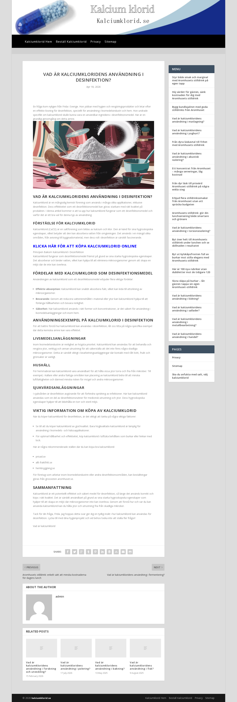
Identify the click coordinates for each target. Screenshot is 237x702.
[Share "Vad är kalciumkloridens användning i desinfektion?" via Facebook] (67, 551)
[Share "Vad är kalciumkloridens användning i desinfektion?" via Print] (130, 551)
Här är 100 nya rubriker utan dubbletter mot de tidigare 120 (191, 270)
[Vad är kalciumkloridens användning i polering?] (76, 648)
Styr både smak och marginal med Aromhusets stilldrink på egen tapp (190, 80)
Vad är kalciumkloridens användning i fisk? (142, 665)
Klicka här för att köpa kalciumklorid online (85, 245)
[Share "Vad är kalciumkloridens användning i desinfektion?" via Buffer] (109, 551)
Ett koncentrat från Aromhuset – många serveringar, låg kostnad (191, 171)
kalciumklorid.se (41, 698)
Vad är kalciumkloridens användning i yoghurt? (186, 132)
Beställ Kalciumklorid (71, 41)
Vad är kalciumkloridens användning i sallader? (186, 309)
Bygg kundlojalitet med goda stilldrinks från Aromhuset (190, 108)
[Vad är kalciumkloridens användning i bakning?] (110, 648)
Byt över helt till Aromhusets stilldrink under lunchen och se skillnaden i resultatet (190, 242)
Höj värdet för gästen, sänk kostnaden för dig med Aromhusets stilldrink (189, 95)
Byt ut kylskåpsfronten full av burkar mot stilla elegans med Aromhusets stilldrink (190, 257)
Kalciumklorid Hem (38, 41)
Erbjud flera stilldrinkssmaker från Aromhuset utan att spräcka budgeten (190, 201)
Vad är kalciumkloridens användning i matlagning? (188, 120)
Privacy (95, 41)
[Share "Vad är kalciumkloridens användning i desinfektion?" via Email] (123, 551)
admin (60, 596)
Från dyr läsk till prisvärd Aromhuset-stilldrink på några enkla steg (190, 186)
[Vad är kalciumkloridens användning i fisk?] (145, 648)
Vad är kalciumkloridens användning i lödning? (186, 297)
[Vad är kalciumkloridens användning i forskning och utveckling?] (41, 648)
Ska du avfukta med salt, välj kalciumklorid (190, 376)
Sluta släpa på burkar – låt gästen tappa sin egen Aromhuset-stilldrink (188, 284)
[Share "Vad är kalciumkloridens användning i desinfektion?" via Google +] (81, 551)
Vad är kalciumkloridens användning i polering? (75, 665)
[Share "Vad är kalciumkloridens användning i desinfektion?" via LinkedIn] (102, 551)
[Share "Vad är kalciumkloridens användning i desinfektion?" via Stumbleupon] (116, 551)
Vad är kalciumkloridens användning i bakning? (110, 665)
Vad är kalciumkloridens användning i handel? (186, 335)
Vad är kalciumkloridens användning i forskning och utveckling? (41, 667)
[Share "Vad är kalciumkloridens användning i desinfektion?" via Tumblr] (88, 551)
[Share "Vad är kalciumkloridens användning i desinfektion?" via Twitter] (74, 551)
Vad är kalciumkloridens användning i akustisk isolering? (186, 156)
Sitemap (110, 41)
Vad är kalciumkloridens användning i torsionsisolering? (191, 229)
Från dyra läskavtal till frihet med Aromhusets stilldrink (189, 143)
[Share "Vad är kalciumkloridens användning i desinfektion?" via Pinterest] (95, 551)
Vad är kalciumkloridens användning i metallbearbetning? (186, 322)
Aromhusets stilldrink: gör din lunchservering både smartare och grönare (190, 216)
